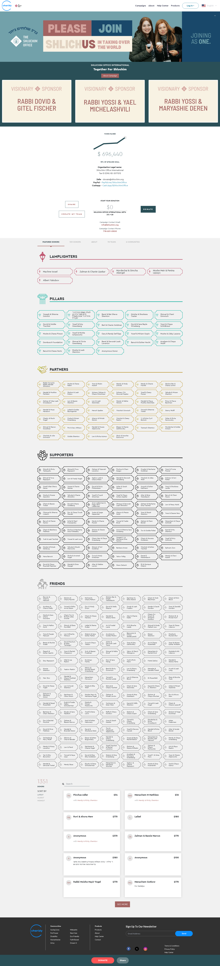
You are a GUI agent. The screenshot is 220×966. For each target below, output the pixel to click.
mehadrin (73, 930)
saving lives (54, 930)
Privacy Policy (169, 949)
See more (122, 904)
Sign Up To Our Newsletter (141, 926)
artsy (52, 943)
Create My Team (71, 214)
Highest (41, 800)
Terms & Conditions (171, 946)
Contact (98, 940)
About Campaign (110, 76)
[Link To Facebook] (128, 949)
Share (72, 204)
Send (184, 933)
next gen (73, 933)
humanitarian (55, 940)
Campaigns (140, 5)
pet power (54, 933)
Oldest (40, 797)
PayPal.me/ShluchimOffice (114, 182)
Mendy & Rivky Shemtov (87, 800)
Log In (190, 5)
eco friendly (74, 936)
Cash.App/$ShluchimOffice (115, 185)
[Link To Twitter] (137, 949)
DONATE (148, 209)
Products (175, 5)
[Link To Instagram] (145, 949)
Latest (40, 795)
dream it (73, 943)
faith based (74, 940)
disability (53, 936)
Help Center (162, 5)
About (151, 5)
